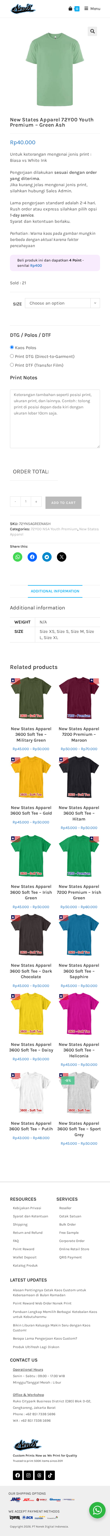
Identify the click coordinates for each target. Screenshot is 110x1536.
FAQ (16, 1241)
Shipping (20, 1224)
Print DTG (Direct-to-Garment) (45, 356)
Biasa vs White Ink (28, 160)
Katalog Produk (25, 1265)
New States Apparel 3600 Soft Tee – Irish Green (31, 892)
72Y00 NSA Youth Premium (54, 529)
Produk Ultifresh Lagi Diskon (36, 1347)
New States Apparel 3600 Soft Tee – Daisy (31, 1047)
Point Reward (23, 1249)
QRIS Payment (70, 1257)
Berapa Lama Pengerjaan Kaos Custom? (45, 1338)
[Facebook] (17, 1475)
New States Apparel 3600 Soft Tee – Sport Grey (79, 1129)
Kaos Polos (25, 347)
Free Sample (69, 1233)
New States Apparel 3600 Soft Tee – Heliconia (79, 1050)
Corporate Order (71, 1241)
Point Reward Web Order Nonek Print (42, 1303)
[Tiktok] (50, 1475)
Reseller (65, 1208)
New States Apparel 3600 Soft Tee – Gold (31, 810)
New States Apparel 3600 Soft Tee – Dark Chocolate (31, 971)
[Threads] (39, 1475)
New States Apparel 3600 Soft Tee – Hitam (79, 813)
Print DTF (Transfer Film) (39, 365)
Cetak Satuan (70, 1216)
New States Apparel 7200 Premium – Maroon (79, 734)
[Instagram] (28, 1475)
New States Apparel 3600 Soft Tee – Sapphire (79, 971)
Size (17, 304)
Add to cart (63, 503)
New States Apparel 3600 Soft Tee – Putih (31, 1126)
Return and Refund (28, 1233)
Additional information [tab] (55, 591)
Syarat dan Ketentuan (30, 1216)
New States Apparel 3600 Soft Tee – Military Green (31, 734)
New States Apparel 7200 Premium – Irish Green (79, 892)
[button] (92, 31)
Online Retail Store (74, 1249)
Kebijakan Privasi (27, 1208)
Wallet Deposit (25, 1257)
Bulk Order (67, 1224)
